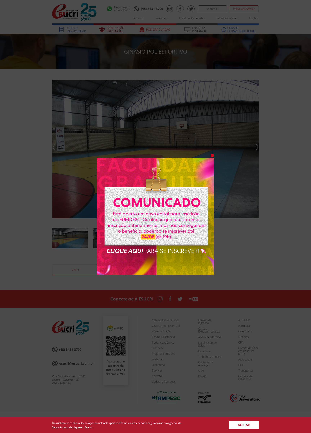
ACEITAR (244, 425)
